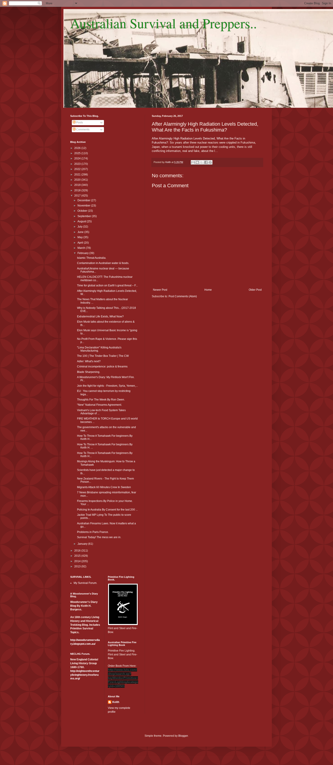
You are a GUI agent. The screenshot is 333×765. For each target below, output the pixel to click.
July (80, 226)
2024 (77, 158)
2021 (77, 174)
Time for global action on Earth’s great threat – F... (107, 285)
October (82, 210)
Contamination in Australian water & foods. (103, 263)
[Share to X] (201, 162)
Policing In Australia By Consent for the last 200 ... (107, 509)
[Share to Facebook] (206, 162)
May (80, 237)
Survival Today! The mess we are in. (99, 537)
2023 (77, 163)
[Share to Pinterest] (210, 162)
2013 (77, 566)
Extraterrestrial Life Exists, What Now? (100, 316)
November (84, 205)
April (80, 242)
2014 (77, 561)
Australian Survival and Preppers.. (163, 23)
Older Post (255, 289)
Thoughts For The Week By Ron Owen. (101, 399)
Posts (79, 122)
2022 (77, 169)
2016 (77, 550)
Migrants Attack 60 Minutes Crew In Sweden (104, 487)
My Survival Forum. (85, 583)
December (84, 200)
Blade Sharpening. (88, 372)
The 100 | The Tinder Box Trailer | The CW (103, 355)
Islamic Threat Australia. (91, 257)
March (81, 247)
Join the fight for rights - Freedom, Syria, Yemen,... (107, 385)
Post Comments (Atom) (183, 296)
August (82, 221)
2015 (77, 555)
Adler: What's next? (89, 361)
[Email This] (193, 162)
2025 (77, 153)
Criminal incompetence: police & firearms (102, 366)
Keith (115, 702)
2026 (77, 148)
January (82, 543)
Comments (82, 129)
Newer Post (160, 289)
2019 (77, 185)
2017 (77, 195)
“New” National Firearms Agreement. (99, 404)
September (84, 216)
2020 (77, 179)
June (80, 232)
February (83, 253)
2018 (77, 190)
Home (208, 289)
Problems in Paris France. (93, 532)
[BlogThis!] (197, 162)
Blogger (183, 735)
